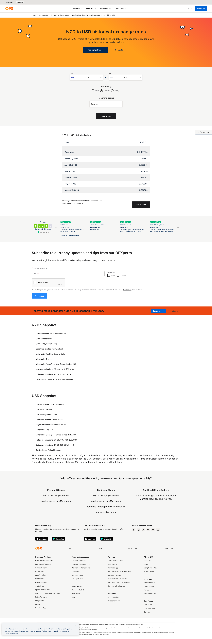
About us (147, 560)
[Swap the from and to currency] (106, 78)
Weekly (123, 275)
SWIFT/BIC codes (78, 579)
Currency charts (77, 575)
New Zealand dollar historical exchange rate (87, 15)
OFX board (148, 605)
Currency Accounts (42, 582)
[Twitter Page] (143, 529)
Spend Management (42, 590)
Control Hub (39, 586)
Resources (104, 8)
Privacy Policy (127, 290)
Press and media (114, 601)
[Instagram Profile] (158, 529)
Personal (19, 2)
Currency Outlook (78, 590)
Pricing (37, 604)
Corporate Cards (41, 568)
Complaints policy (150, 568)
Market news (43, 15)
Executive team (149, 608)
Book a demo (169, 548)
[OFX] (9, 8)
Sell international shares (116, 586)
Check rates (119, 8)
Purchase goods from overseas (119, 582)
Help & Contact (133, 548)
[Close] (75, 625)
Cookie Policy (14, 633)
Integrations (39, 600)
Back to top (204, 132)
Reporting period (106, 98)
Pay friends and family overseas (119, 571)
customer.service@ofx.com (56, 501)
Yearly (116, 91)
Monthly (107, 91)
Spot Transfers (40, 575)
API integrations (113, 597)
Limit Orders (39, 579)
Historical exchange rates (60, 15)
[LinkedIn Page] (138, 529)
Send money (112, 564)
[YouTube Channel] (153, 529)
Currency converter (79, 560)
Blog (73, 597)
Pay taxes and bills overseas (118, 579)
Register (199, 8)
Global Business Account (44, 560)
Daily (97, 91)
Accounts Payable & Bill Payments (47, 593)
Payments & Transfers (43, 564)
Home (34, 15)
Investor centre (149, 583)
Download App (40, 608)
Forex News (76, 593)
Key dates (147, 590)
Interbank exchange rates (81, 564)
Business (9, 2)
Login (70, 548)
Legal (146, 564)
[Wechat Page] (148, 529)
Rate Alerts (76, 571)
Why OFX (89, 8)
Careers (147, 612)
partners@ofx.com (106, 512)
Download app (113, 568)
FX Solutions (39, 571)
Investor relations (150, 593)
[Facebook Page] (133, 529)
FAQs (100, 548)
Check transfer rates (115, 560)
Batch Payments (41, 597)
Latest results (149, 586)
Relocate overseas (114, 575)
